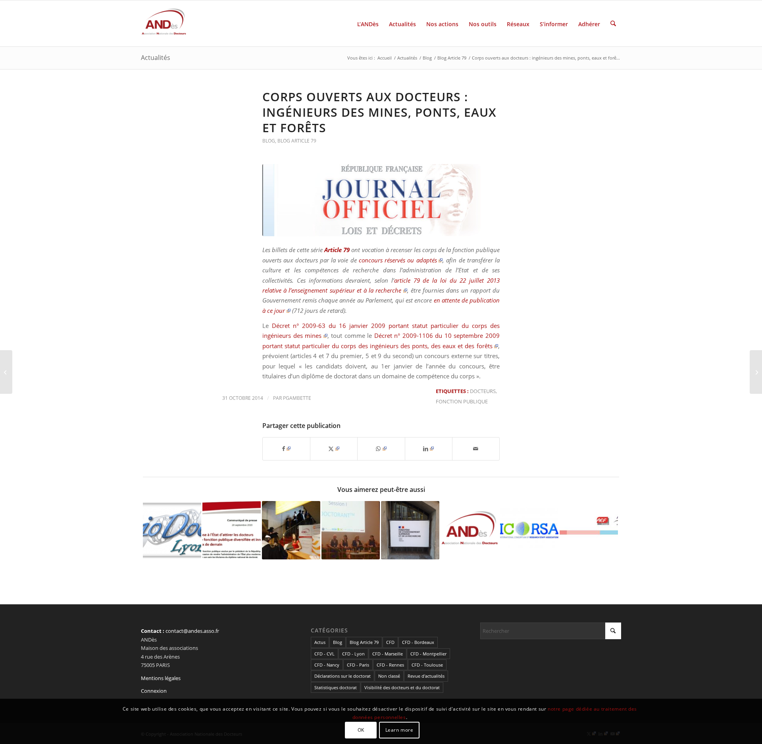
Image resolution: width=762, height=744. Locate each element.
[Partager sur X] (333, 449)
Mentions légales (161, 678)
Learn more (399, 730)
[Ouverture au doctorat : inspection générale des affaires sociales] (756, 372)
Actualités (155, 57)
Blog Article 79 (296, 140)
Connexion (154, 690)
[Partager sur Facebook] (286, 449)
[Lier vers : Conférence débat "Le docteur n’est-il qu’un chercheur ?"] (589, 522)
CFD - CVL (324, 654)
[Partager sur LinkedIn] (428, 449)
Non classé (389, 676)
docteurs (483, 391)
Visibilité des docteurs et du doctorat (402, 687)
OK (361, 730)
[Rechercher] (613, 23)
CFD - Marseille (387, 654)
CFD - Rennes (390, 665)
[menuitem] (368, 23)
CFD (390, 642)
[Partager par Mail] (475, 449)
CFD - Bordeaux (418, 642)
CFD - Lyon (353, 654)
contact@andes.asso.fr (192, 630)
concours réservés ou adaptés (398, 260)
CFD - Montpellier (428, 654)
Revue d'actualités (426, 676)
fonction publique (462, 401)
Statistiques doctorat (335, 687)
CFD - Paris (358, 665)
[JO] (381, 200)
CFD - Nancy (326, 665)
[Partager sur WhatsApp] (381, 449)
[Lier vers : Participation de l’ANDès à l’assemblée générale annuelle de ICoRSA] (529, 530)
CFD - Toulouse (427, 665)
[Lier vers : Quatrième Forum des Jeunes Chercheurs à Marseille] (350, 530)
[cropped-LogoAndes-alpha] (164, 23)
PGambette (297, 398)
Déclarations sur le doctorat (342, 676)
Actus (319, 642)
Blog (268, 140)
